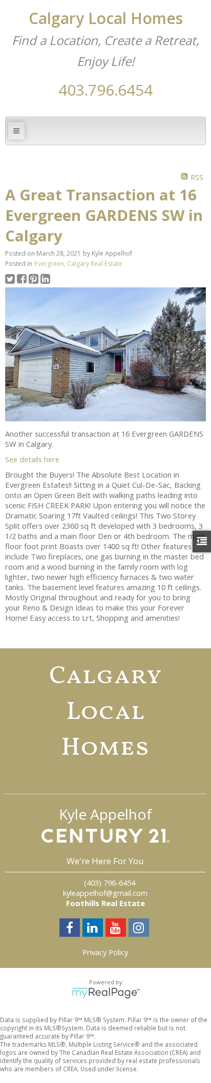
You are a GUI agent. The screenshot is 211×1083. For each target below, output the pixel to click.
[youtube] (117, 929)
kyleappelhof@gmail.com (105, 893)
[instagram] (140, 929)
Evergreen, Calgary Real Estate (78, 263)
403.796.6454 (105, 89)
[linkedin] (94, 929)
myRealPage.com (105, 993)
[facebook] (70, 929)
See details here (32, 459)
